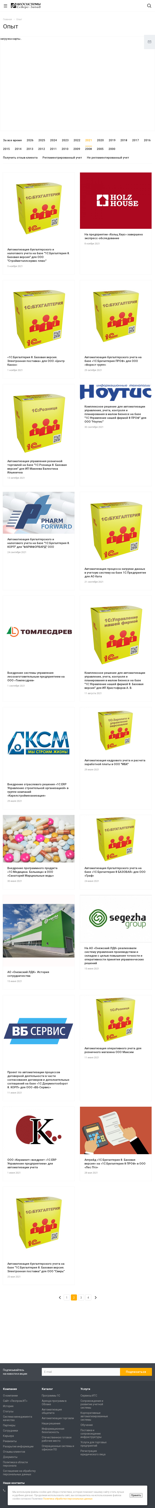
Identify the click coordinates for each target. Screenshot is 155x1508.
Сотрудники (10, 1430)
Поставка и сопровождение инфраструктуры (91, 1434)
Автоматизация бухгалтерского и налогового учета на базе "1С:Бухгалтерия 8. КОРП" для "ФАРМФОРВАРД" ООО (38, 543)
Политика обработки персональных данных (67, 1498)
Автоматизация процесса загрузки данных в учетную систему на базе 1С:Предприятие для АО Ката (115, 572)
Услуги (85, 1389)
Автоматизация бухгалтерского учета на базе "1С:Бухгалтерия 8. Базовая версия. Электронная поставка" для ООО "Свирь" (35, 1267)
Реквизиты (10, 1441)
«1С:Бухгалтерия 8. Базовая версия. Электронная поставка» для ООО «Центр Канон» (36, 361)
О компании (10, 1395)
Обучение (87, 1424)
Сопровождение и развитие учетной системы (92, 1404)
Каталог (47, 1389)
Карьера (8, 1435)
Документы (10, 1456)
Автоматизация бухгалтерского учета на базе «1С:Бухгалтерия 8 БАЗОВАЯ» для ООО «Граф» (115, 871)
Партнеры (9, 1425)
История (8, 1406)
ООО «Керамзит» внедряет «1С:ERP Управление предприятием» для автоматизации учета (32, 1163)
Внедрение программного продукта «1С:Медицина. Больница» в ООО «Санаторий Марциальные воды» (32, 871)
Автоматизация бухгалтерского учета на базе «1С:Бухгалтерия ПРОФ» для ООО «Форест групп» (113, 361)
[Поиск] (149, 6)
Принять (136, 1495)
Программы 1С (51, 1395)
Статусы (8, 1411)
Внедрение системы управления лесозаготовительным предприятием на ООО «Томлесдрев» (36, 676)
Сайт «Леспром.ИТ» (15, 1400)
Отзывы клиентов (14, 1451)
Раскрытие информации (18, 1446)
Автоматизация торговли (58, 1418)
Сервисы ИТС (89, 1395)
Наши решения (51, 1423)
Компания (10, 1389)
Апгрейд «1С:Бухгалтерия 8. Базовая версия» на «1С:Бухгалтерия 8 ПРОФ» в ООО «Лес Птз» (115, 1163)
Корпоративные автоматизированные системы (94, 1416)
